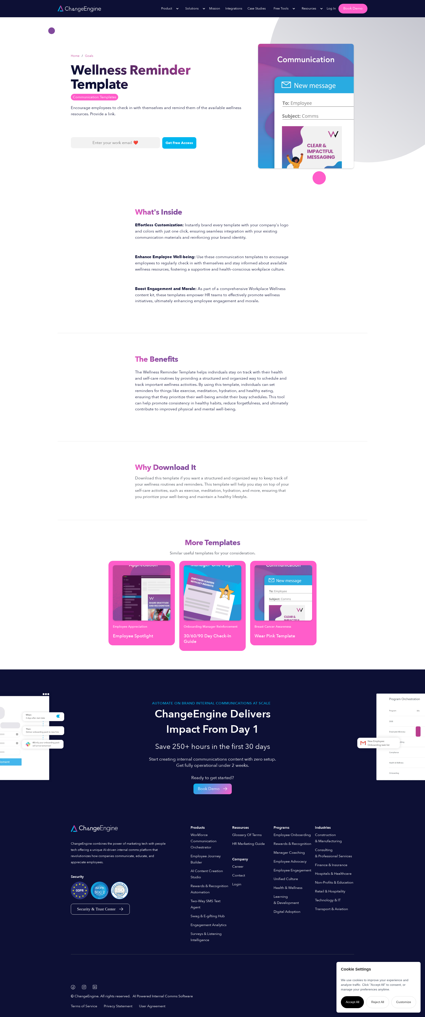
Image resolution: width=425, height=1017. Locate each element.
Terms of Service (84, 1006)
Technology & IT (328, 900)
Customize (403, 1002)
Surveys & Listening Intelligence (206, 936)
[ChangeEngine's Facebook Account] (73, 987)
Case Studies (256, 8)
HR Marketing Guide (248, 843)
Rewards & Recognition (292, 843)
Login (236, 884)
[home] (79, 8)
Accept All (352, 1002)
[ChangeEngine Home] (95, 828)
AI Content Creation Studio (207, 874)
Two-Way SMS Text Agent (205, 904)
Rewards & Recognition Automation (209, 889)
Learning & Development (286, 899)
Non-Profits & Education (334, 882)
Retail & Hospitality (330, 891)
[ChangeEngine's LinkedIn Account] (95, 987)
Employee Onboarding (292, 834)
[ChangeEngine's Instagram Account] (84, 987)
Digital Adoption (287, 911)
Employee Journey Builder (206, 859)
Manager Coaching (289, 852)
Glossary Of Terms (247, 834)
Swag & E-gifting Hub (208, 916)
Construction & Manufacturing (328, 838)
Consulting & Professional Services (333, 853)
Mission (214, 8)
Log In (331, 8)
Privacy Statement (118, 1006)
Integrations (233, 8)
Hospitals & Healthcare (333, 873)
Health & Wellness (288, 887)
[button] (168, 8)
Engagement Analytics (208, 925)
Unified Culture (286, 879)
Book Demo (353, 8)
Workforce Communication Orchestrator (203, 841)
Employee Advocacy (290, 861)
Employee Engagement (292, 870)
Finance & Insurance (331, 865)
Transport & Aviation (331, 909)
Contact (238, 875)
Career (237, 866)
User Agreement (152, 1006)
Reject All (377, 1002)
